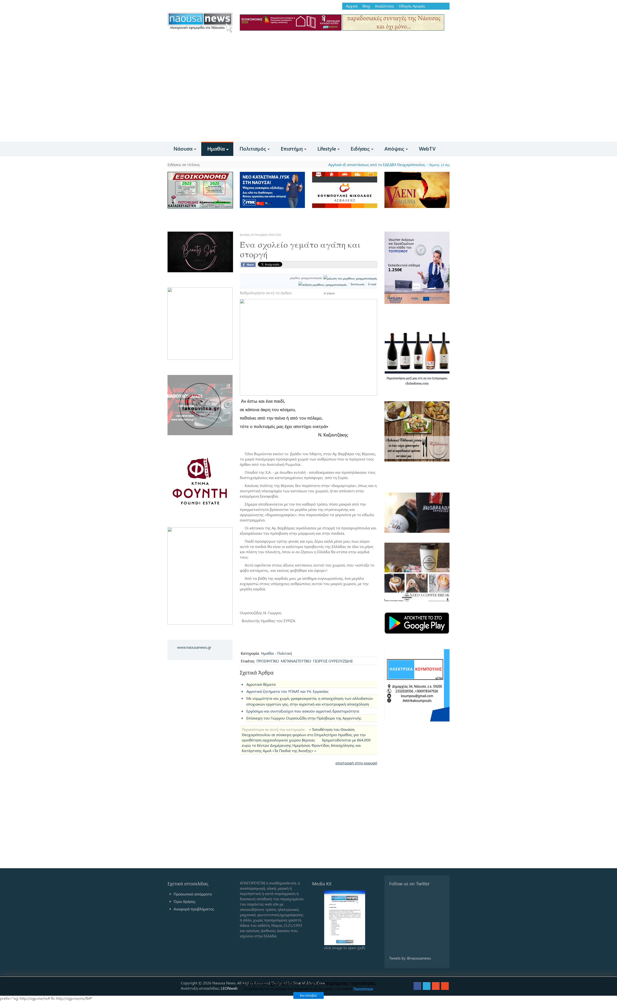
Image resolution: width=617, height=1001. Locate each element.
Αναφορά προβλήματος (194, 908)
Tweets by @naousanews (410, 958)
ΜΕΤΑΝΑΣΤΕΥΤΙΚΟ (296, 660)
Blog (366, 6)
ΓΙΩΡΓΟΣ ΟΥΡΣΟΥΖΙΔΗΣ (333, 660)
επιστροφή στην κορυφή (356, 762)
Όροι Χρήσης (184, 901)
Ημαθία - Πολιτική (276, 653)
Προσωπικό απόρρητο (193, 893)
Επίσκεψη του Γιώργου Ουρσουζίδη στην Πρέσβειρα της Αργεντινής (303, 718)
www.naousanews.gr (194, 647)
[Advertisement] (308, 105)
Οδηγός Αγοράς (412, 6)
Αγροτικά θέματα (261, 684)
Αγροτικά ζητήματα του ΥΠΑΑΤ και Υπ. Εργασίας (287, 691)
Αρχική (352, 6)
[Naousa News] (200, 22)
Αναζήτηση (384, 6)
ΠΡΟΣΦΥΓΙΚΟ (267, 660)
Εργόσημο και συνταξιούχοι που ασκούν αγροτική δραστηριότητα (302, 711)
